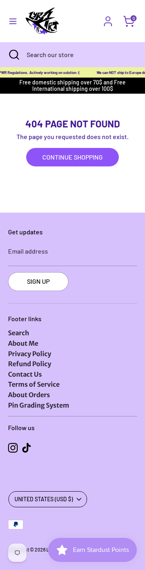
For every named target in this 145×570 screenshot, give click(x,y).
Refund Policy (29, 364)
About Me (23, 343)
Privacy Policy (29, 354)
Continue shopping (72, 157)
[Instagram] (13, 448)
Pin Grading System (38, 405)
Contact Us (25, 374)
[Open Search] (13, 54)
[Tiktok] (26, 448)
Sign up (38, 281)
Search (18, 333)
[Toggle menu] (13, 21)
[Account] (108, 16)
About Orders (29, 395)
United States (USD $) (43, 499)
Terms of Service (34, 384)
